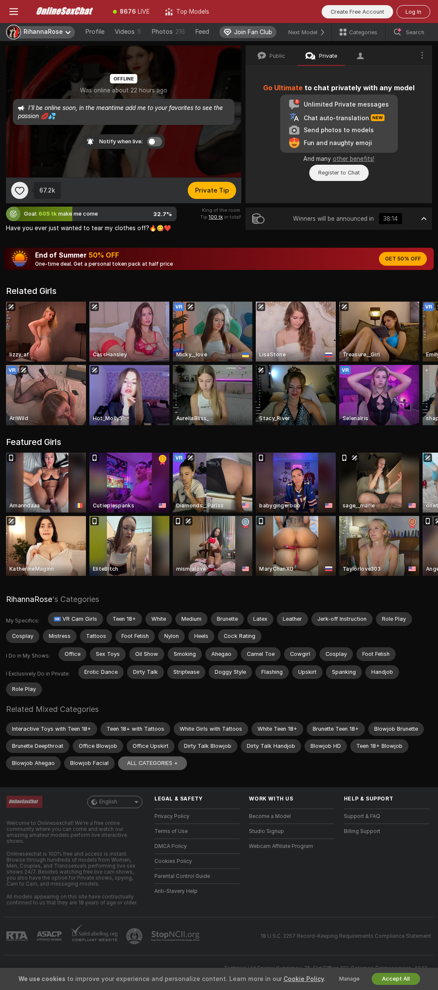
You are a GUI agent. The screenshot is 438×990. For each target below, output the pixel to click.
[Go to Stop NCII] (176, 936)
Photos (168, 32)
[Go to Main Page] (66, 11)
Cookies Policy (173, 861)
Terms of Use (171, 831)
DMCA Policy (170, 846)
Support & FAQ (362, 816)
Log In (413, 12)
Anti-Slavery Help (176, 891)
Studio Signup (266, 831)
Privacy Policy (171, 816)
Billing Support (362, 831)
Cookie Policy (304, 978)
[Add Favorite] (19, 190)
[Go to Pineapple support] (135, 936)
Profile (94, 32)
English (108, 802)
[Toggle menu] (13, 11)
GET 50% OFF (403, 259)
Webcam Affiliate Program (281, 846)
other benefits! (353, 158)
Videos (128, 32)
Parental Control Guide (182, 876)
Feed (202, 32)
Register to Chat (339, 172)
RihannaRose (29, 599)
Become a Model (270, 816)
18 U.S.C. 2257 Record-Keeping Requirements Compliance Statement (345, 936)
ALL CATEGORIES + (152, 763)
